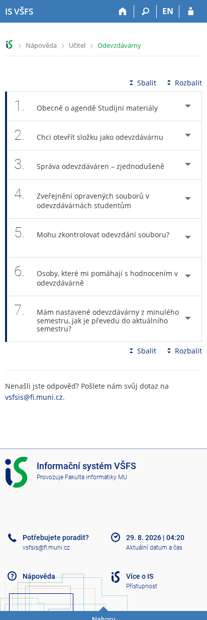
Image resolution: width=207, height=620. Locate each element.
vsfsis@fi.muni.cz (34, 397)
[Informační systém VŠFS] (9, 44)
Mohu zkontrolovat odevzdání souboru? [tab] (91, 232)
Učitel (77, 45)
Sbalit (146, 82)
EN (167, 11)
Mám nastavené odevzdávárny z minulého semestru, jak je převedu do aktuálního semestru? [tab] (96, 317)
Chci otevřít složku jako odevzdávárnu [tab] (88, 135)
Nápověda (41, 45)
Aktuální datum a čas (154, 547)
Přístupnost (141, 586)
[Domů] (123, 11)
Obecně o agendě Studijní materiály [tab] (86, 106)
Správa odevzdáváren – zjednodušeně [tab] (89, 164)
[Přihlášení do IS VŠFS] (190, 11)
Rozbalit (188, 82)
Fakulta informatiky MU (96, 477)
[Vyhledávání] (145, 11)
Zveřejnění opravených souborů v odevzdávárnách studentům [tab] (81, 198)
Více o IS (139, 576)
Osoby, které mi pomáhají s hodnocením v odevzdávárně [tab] (96, 275)
